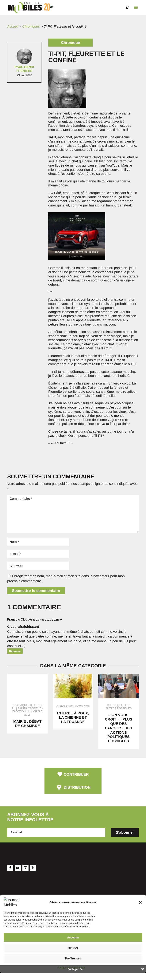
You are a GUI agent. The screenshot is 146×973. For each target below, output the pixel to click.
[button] (140, 902)
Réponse (15, 651)
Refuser (73, 948)
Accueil (12, 26)
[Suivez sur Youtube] (18, 868)
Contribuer (76, 774)
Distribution (77, 787)
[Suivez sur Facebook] (10, 868)
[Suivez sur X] (33, 868)
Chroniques (31, 26)
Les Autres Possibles (119, 707)
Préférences (73, 958)
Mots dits (82, 706)
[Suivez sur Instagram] (25, 868)
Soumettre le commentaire (36, 590)
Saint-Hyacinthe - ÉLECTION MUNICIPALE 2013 (27, 711)
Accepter (73, 937)
